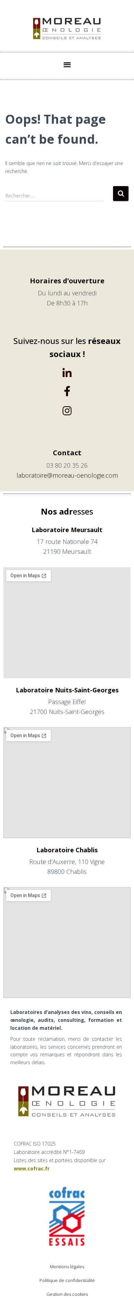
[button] (67, 64)
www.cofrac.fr (31, 1168)
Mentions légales (67, 1266)
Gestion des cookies (67, 1294)
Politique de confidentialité (67, 1280)
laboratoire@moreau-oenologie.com (67, 475)
